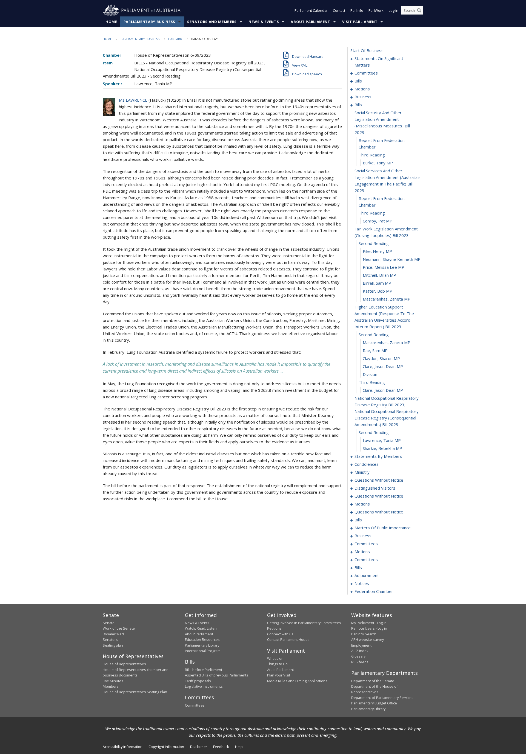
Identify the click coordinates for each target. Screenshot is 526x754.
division (370, 374)
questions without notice (379, 480)
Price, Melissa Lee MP (383, 267)
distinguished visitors (375, 488)
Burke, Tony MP (378, 162)
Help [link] (239, 746)
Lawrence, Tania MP (382, 440)
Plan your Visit (278, 675)
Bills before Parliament (203, 669)
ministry (362, 472)
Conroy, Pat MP (377, 221)
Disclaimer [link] (198, 746)
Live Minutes (113, 680)
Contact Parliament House (288, 639)
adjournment (367, 575)
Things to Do (277, 663)
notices (362, 583)
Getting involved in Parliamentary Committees (304, 622)
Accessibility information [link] (122, 746)
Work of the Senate (119, 628)
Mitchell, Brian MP (379, 275)
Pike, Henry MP (377, 251)
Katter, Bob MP (377, 291)
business (363, 96)
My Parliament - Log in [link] (369, 622)
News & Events (263, 21)
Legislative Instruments (204, 686)
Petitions (274, 628)
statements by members (378, 456)
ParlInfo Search (363, 634)
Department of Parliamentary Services (382, 697)
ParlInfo (356, 10)
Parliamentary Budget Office (374, 703)
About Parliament (310, 21)
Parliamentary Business (149, 21)
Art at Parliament (280, 669)
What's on (275, 658)
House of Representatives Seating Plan (135, 691)
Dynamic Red (113, 634)
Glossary (358, 656)
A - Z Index (359, 650)
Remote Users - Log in (369, 628)
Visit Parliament (360, 21)
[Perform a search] (419, 10)
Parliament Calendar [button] (311, 10)
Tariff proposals (198, 680)
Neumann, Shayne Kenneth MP (392, 259)
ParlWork (376, 10)
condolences (367, 464)
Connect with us (280, 634)
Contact (339, 10)
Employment (361, 645)
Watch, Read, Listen (201, 628)
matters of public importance (383, 527)
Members (111, 686)
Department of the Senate (372, 680)
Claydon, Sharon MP (381, 358)
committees (366, 73)
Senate (109, 622)
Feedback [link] (221, 746)
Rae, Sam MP (375, 350)
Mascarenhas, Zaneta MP (386, 299)
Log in (393, 10)
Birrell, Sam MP (377, 283)
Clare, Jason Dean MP (383, 366)
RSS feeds (359, 661)
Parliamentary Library (202, 645)
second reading (374, 243)
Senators (110, 639)
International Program (203, 650)
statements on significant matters (379, 62)
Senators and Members (212, 21)
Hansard (175, 39)
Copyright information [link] (166, 746)
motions (362, 89)
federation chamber (374, 591)
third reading (372, 155)
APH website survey (367, 639)
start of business (367, 50)
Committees (195, 705)
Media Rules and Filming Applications (297, 680)
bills (358, 81)
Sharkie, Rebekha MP (382, 448)
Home (111, 21)
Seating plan (113, 645)
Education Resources (202, 639)
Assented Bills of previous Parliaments (216, 675)
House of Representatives (124, 663)
